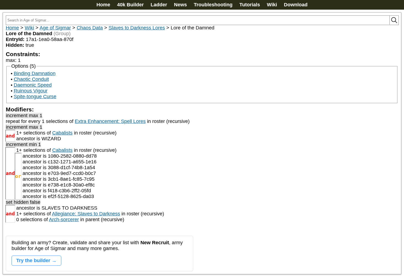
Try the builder (33, 260)
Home (103, 4)
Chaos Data (90, 28)
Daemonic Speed (33, 85)
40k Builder (130, 4)
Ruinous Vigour (31, 91)
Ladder (159, 4)
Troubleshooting (213, 4)
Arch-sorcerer (64, 219)
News (180, 4)
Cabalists (62, 133)
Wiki (272, 4)
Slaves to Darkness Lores (137, 28)
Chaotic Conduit (31, 79)
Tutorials (249, 4)
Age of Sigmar (55, 28)
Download (296, 4)
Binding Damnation (35, 73)
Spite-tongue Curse (35, 96)
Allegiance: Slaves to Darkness (86, 213)
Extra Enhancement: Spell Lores (110, 121)
